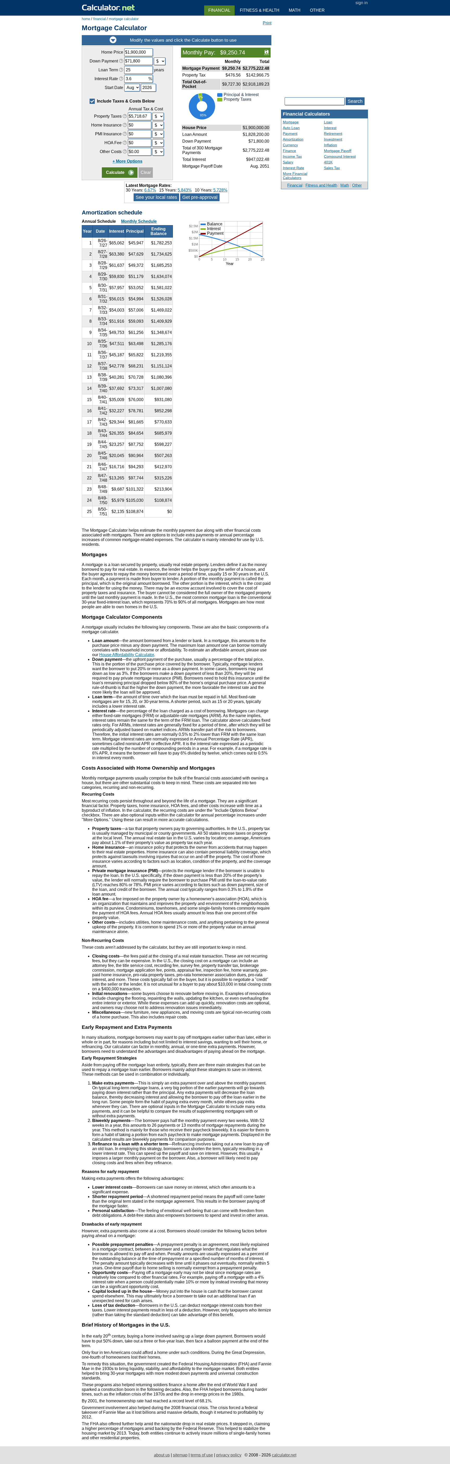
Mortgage (291, 122)
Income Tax (292, 156)
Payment (290, 133)
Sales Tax (332, 168)
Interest (330, 128)
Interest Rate (293, 168)
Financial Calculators (306, 114)
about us (162, 1455)
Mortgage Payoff (337, 151)
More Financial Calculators (295, 176)
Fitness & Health (259, 10)
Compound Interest (340, 156)
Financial (294, 185)
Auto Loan (291, 128)
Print (267, 23)
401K (328, 162)
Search (355, 101)
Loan (328, 122)
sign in (361, 3)
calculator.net (284, 1455)
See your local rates (156, 197)
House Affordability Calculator (126, 654)
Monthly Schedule (139, 221)
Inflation (330, 145)
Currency (290, 145)
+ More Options (127, 161)
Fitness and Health (321, 185)
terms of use (202, 1455)
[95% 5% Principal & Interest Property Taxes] (226, 121)
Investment (333, 139)
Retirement (333, 133)
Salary (288, 162)
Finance (289, 151)
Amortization (293, 139)
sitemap (180, 1455)
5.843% (185, 190)
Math (344, 185)
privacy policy (228, 1455)
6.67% (150, 190)
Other (357, 185)
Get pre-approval (199, 197)
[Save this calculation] (266, 52)
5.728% (220, 190)
